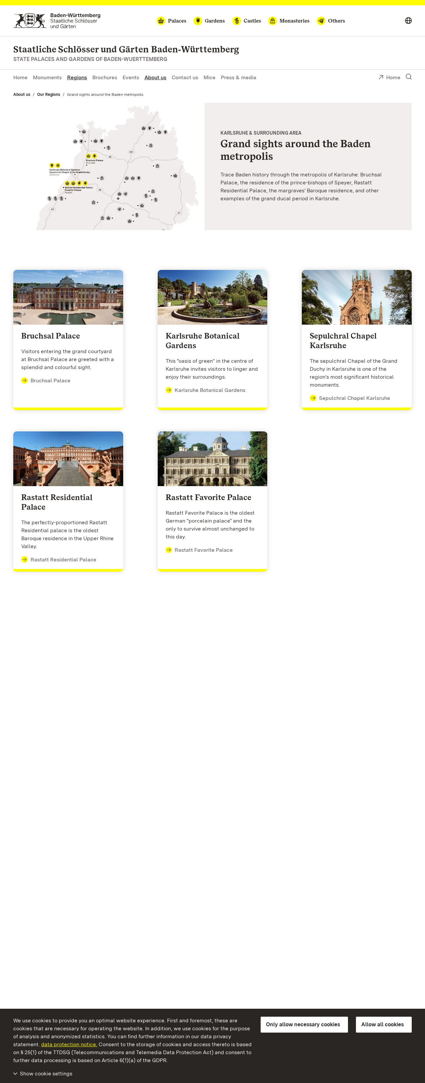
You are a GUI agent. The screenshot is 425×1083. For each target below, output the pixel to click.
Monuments (47, 77)
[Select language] (408, 21)
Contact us (185, 77)
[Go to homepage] (57, 20)
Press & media (238, 77)
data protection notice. (69, 1044)
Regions (77, 77)
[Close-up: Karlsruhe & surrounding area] (109, 166)
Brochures (104, 77)
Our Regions (48, 94)
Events (131, 77)
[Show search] (409, 77)
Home (20, 77)
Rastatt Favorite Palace (204, 550)
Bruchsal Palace (50, 380)
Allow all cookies (382, 1024)
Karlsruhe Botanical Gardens (210, 390)
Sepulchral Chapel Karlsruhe (354, 398)
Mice (209, 77)
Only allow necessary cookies (303, 1024)
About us (155, 77)
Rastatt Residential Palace (63, 559)
